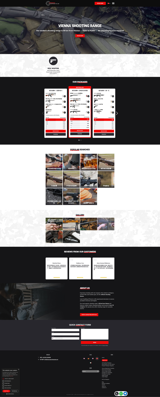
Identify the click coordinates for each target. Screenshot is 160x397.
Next (117, 113)
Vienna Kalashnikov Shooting (108, 368)
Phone (53, 336)
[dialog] (10, 382)
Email (53, 332)
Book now (100, 3)
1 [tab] (79, 140)
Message (82, 328)
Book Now (80, 35)
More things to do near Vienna (108, 364)
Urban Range (105, 376)
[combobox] (53, 338)
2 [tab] (80, 140)
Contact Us (104, 387)
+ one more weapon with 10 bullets (77, 115)
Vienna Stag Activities (106, 371)
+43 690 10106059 (46, 357)
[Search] (97, 371)
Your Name (54, 328)
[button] (10, 394)
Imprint (103, 384)
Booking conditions (106, 383)
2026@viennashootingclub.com (51, 359)
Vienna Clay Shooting (106, 369)
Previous (43, 113)
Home (103, 357)
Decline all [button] (14, 391)
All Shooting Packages (106, 363)
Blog (103, 382)
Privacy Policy (105, 345)
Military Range (105, 375)
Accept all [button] (6, 391)
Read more (11, 376)
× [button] (18, 369)
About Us (104, 386)
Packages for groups (106, 374)
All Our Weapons (105, 379)
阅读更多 (55, 135)
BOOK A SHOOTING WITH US (89, 314)
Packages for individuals (107, 372)
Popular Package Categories (108, 365)
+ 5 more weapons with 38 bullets (52, 115)
